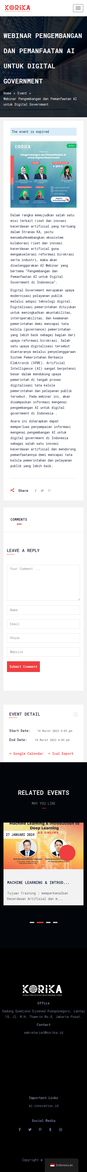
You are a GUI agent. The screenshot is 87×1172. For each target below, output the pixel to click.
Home (7, 93)
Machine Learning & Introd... (38, 882)
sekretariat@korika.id (43, 1032)
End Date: (18, 740)
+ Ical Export (60, 753)
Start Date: (19, 730)
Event (22, 93)
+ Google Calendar (26, 753)
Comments (18, 519)
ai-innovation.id (43, 1105)
